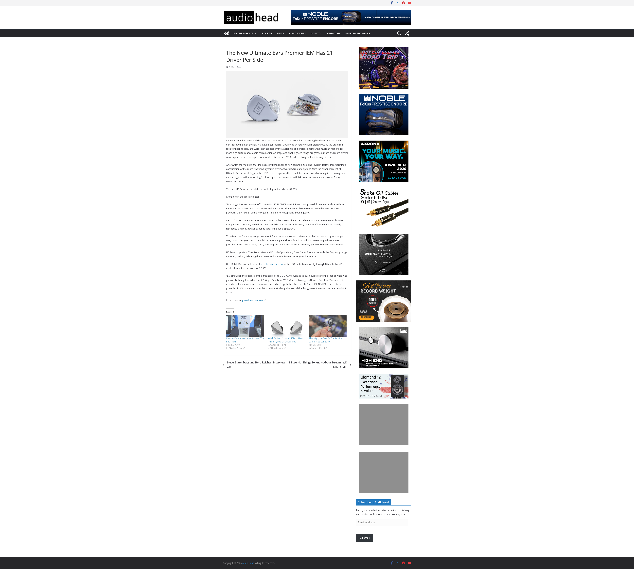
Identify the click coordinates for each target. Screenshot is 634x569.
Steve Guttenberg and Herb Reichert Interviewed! (256, 365)
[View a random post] (407, 33)
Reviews (267, 33)
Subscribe (365, 537)
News (280, 33)
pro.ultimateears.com (272, 264)
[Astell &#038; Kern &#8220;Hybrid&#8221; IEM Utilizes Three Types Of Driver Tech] (286, 326)
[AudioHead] (227, 33)
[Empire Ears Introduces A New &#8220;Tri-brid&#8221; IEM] (245, 326)
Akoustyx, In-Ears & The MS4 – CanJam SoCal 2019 (325, 340)
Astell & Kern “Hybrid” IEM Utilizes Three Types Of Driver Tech (285, 340)
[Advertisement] (383, 424)
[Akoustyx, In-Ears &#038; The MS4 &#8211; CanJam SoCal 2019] (328, 326)
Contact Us (333, 33)
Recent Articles (243, 33)
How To (315, 33)
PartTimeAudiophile (357, 33)
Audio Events (297, 33)
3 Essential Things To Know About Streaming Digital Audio (318, 365)
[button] (255, 33)
